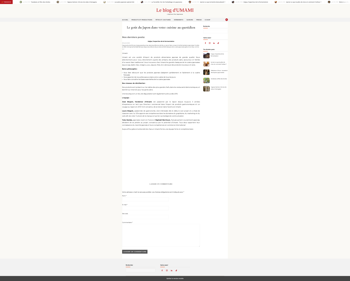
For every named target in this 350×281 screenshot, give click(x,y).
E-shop (207, 19)
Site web (125, 213)
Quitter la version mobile (175, 278)
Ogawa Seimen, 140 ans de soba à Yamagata (218, 88)
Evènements (178, 19)
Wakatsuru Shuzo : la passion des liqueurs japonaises (219, 71)
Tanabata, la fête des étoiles (219, 78)
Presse (199, 19)
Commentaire (127, 222)
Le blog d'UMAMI (175, 10)
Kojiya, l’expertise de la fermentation (161, 41)
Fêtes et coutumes (163, 19)
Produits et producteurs (142, 19)
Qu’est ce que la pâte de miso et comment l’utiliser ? (219, 63)
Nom (124, 196)
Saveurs (190, 19)
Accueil (125, 19)
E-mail (125, 205)
